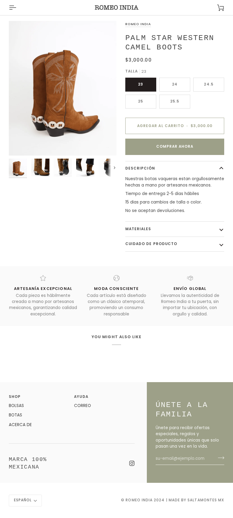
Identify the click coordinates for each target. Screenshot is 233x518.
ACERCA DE (20, 425)
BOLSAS (16, 406)
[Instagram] (132, 463)
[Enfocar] (62, 88)
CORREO (82, 406)
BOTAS (15, 415)
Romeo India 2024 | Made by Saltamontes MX (175, 500)
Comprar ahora (175, 146)
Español (23, 500)
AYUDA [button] (81, 396)
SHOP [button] (15, 396)
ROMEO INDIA (138, 24)
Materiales (138, 229)
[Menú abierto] (18, 7)
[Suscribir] (219, 458)
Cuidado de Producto (151, 243)
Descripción (140, 168)
